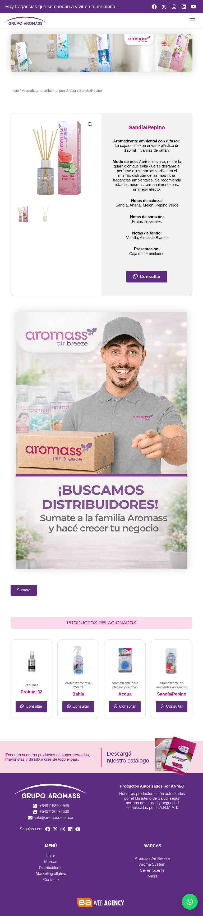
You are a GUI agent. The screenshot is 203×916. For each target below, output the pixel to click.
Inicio (15, 91)
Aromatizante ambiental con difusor (49, 91)
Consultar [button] (150, 276)
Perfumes (31, 685)
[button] (192, 21)
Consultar (33, 706)
